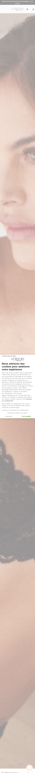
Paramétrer (8, 416)
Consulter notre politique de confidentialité (15, 410)
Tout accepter (26, 416)
